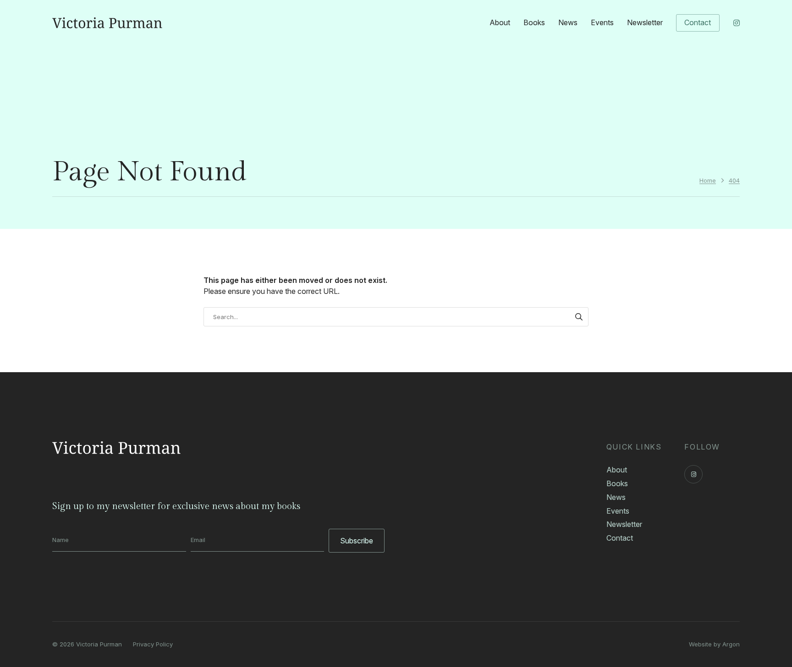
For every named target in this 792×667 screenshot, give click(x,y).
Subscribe (356, 540)
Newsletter (645, 22)
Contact (697, 22)
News (568, 22)
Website (700, 644)
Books (534, 22)
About (500, 22)
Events (602, 22)
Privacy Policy (153, 644)
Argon (731, 644)
